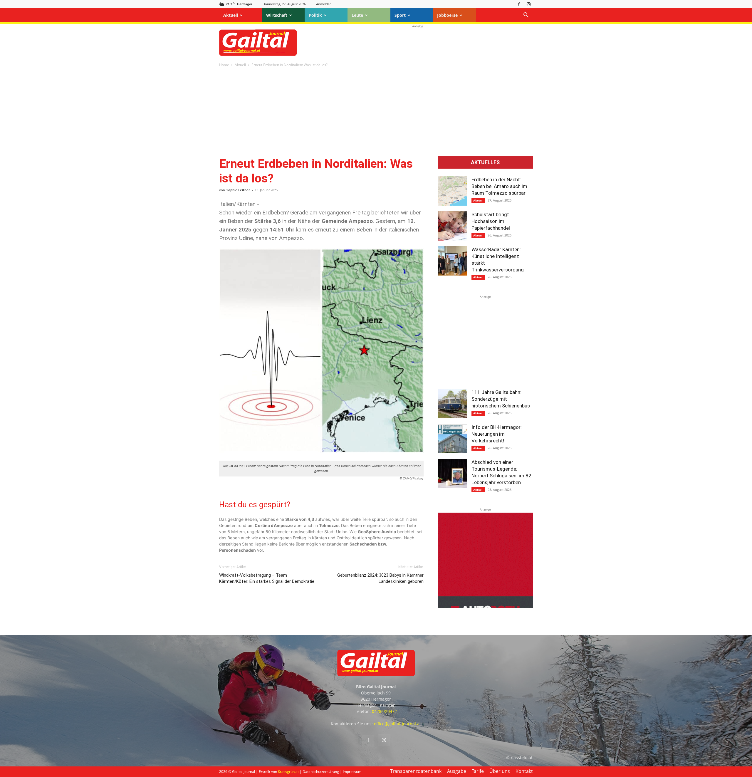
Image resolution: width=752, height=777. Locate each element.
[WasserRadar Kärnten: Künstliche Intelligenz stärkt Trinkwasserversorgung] (452, 261)
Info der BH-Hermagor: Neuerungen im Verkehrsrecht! (496, 434)
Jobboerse (447, 15)
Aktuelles (485, 162)
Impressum (352, 771)
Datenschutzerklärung (321, 771)
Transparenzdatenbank (416, 771)
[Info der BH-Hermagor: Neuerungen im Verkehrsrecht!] (452, 438)
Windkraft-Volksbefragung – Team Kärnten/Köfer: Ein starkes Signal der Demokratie (266, 578)
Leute (357, 15)
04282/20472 (384, 711)
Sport (400, 15)
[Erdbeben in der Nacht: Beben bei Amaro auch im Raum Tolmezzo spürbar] (452, 191)
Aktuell (230, 15)
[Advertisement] (418, 42)
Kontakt (524, 771)
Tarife (478, 771)
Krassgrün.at (288, 771)
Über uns (499, 771)
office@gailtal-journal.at (397, 723)
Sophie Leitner (238, 190)
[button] (526, 16)
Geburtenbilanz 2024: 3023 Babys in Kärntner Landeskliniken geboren (380, 578)
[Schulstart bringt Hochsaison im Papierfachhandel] (452, 226)
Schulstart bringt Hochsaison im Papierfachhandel (490, 221)
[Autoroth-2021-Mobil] (485, 606)
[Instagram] (528, 4)
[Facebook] (518, 4)
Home (224, 64)
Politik (315, 15)
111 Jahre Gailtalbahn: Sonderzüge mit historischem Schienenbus (500, 399)
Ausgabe (456, 771)
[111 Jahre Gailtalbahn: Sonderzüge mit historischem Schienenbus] (452, 403)
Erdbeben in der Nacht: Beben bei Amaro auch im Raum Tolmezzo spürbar (499, 186)
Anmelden (324, 4)
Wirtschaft (276, 15)
